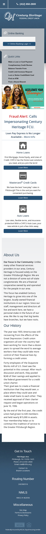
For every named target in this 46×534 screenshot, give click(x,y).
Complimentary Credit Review (20, 65)
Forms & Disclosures (23, 512)
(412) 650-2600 (28, 4)
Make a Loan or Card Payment (20, 62)
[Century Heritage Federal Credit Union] (23, 16)
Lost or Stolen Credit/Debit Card (21, 75)
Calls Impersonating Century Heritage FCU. (23, 121)
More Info (29, 136)
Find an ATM (13, 78)
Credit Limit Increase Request (20, 72)
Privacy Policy (23, 515)
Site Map (23, 510)
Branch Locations (23, 470)
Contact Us (23, 468)
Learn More (23, 168)
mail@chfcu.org (25, 464)
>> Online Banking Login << (19, 44)
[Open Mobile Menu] (4, 4)
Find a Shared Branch (17, 82)
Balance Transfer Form (17, 68)
